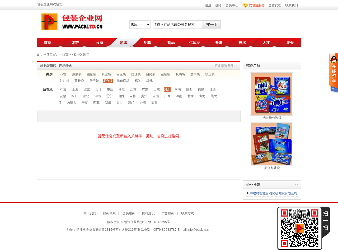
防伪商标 (123, 81)
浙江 (122, 89)
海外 (154, 103)
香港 (119, 103)
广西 (167, 96)
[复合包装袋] (271, 144)
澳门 (131, 103)
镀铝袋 (165, 74)
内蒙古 (71, 103)
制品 (171, 42)
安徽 (63, 96)
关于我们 (89, 213)
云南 (156, 96)
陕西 (189, 89)
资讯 (218, 42)
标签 (138, 81)
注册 (208, 5)
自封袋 (151, 74)
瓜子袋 (94, 81)
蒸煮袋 (77, 74)
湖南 (98, 96)
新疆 (108, 103)
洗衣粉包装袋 (271, 118)
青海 (202, 96)
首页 (47, 42)
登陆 (218, 5)
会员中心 (232, 5)
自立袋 (121, 74)
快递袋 (210, 74)
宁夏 (85, 103)
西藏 (96, 103)
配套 (147, 42)
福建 (201, 89)
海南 (179, 96)
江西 (212, 89)
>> (296, 185)
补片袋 (64, 81)
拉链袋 (136, 74)
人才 (266, 42)
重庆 (110, 89)
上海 (75, 89)
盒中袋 (195, 74)
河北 (167, 89)
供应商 (194, 42)
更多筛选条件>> (226, 66)
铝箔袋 (91, 74)
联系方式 (187, 213)
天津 (98, 89)
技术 (242, 42)
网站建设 (148, 213)
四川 (74, 96)
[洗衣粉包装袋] (271, 94)
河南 (178, 89)
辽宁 (109, 96)
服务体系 (109, 213)
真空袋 (106, 74)
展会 (290, 42)
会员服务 (129, 213)
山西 (121, 96)
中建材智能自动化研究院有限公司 (273, 193)
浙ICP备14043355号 (155, 222)
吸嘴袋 (180, 74)
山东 (156, 89)
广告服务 (168, 213)
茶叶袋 (79, 81)
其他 (149, 81)
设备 (100, 42)
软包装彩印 (82, 54)
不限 (63, 74)
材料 (76, 42)
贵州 (144, 96)
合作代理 (275, 5)
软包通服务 (257, 5)
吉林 (132, 96)
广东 (145, 89)
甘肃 (190, 96)
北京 (87, 89)
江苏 (133, 89)
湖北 (86, 96)
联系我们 (291, 5)
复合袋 (107, 81)
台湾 (143, 103)
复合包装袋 (272, 168)
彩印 (123, 42)
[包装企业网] (71, 22)
